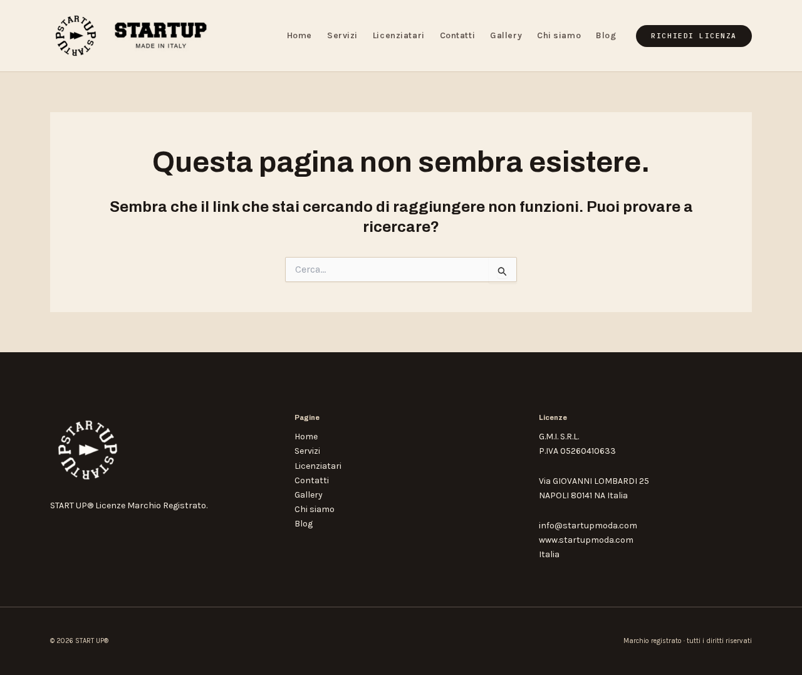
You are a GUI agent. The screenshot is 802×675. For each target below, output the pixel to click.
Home (299, 35)
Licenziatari (399, 35)
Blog (606, 35)
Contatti (457, 35)
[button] (694, 36)
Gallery (506, 35)
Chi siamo (559, 35)
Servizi (342, 35)
